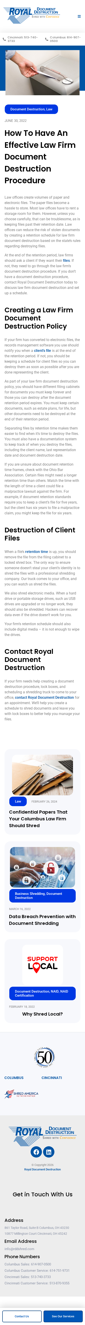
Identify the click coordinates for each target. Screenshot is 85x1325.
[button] (79, 16)
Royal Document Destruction (42, 1169)
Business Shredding (30, 894)
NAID (55, 991)
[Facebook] (36, 1152)
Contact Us (22, 1316)
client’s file (42, 350)
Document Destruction (27, 109)
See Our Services (63, 1316)
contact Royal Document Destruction (44, 697)
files (66, 260)
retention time (36, 552)
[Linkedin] (48, 1152)
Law (49, 109)
